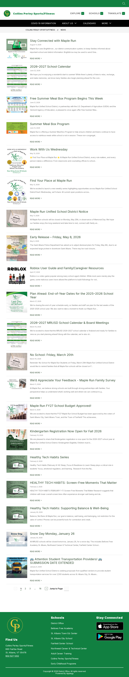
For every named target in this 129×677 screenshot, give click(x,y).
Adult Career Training (61, 653)
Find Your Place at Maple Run (51, 180)
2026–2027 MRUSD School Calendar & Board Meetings (69, 323)
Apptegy (70, 673)
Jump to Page (56, 588)
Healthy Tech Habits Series (49, 457)
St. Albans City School (61, 638)
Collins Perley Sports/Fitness (40, 30)
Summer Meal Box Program (49, 124)
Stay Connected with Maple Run (53, 41)
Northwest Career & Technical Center (69, 648)
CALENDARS (89, 23)
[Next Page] (46, 588)
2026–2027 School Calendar (50, 66)
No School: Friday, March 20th (51, 355)
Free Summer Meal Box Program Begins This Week (66, 98)
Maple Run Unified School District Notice (59, 211)
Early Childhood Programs (63, 663)
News (63, 30)
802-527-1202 (12, 656)
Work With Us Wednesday (49, 149)
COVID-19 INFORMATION (43, 23)
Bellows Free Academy (62, 628)
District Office (57, 623)
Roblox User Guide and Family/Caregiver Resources (67, 268)
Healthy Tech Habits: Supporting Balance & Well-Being (69, 508)
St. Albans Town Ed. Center (64, 633)
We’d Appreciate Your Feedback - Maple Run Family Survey (72, 380)
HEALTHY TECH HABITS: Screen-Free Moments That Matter (73, 483)
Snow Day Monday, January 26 (52, 533)
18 (40, 588)
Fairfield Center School (62, 643)
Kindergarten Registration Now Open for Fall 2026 (66, 431)
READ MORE (36, 58)
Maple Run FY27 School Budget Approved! (60, 406)
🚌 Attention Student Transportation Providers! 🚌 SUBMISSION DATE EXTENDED (66, 561)
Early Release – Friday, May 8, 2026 (55, 237)
